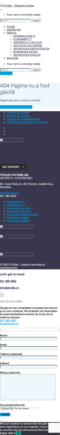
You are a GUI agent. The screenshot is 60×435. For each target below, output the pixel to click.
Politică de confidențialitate (23, 119)
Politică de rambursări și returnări (27, 122)
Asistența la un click (27, 42)
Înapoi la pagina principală (16, 107)
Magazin (12, 58)
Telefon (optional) (11, 354)
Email (3, 344)
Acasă (11, 26)
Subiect (4, 363)
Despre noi (14, 29)
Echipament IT (22, 39)
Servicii (11, 33)
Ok (18, 433)
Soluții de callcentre (27, 45)
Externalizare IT (24, 36)
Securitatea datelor (27, 55)
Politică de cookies (18, 116)
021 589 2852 (8, 281)
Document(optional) (12, 405)
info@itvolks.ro (9, 193)
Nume (3, 335)
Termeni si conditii (18, 112)
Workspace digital (25, 51)
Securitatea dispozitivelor (31, 48)
